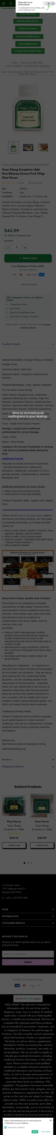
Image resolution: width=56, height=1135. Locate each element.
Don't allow (45, 1131)
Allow (35, 1131)
